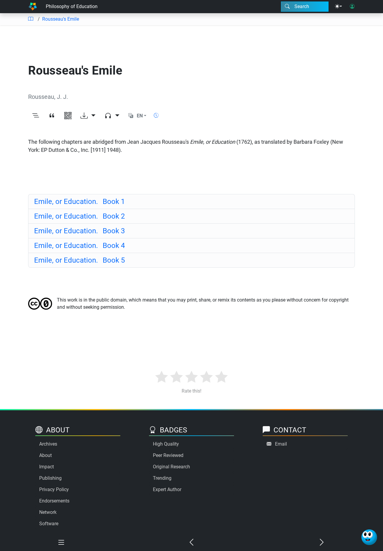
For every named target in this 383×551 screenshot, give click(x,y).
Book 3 (79, 231)
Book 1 (79, 201)
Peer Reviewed (168, 455)
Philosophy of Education (72, 6)
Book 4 (79, 245)
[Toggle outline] (35, 115)
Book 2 (79, 216)
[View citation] (51, 115)
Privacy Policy (54, 489)
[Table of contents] (30, 19)
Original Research (171, 467)
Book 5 (79, 260)
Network (48, 512)
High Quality (166, 444)
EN (140, 116)
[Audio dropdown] (112, 115)
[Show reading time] (156, 115)
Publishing (50, 478)
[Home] (33, 6)
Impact (46, 467)
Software (48, 523)
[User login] (352, 6)
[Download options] (88, 115)
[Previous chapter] (192, 542)
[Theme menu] (338, 6)
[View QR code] (67, 115)
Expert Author (167, 489)
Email (281, 444)
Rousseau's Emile (60, 19)
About (45, 455)
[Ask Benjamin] (369, 537)
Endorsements (54, 501)
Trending (162, 478)
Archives (48, 444)
